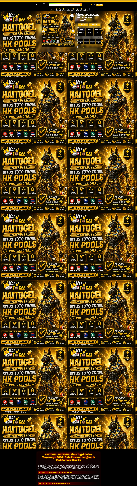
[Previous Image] (43, 31)
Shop (37, 4)
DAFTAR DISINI (83, 24)
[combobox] (64, 5)
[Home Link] (44, 5)
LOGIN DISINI (94, 24)
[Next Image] (73, 31)
